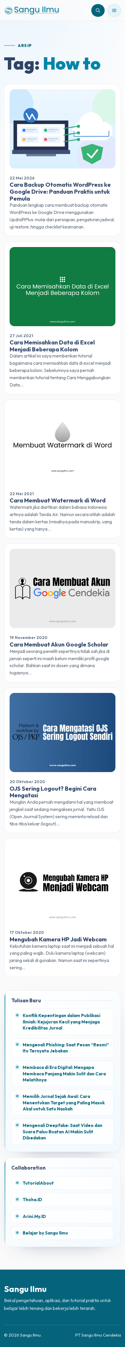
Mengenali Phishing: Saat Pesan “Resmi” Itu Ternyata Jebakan (66, 1048)
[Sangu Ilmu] (31, 10)
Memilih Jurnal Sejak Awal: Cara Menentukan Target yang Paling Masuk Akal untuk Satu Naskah (64, 1103)
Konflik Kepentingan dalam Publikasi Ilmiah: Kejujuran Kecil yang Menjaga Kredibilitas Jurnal (61, 1022)
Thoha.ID (32, 1199)
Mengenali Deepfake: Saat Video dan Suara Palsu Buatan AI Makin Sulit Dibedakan (62, 1132)
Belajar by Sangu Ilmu (45, 1233)
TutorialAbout (38, 1183)
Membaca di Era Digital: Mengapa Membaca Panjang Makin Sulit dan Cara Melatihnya (64, 1074)
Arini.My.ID (34, 1216)
